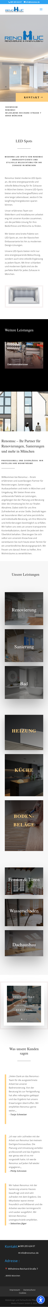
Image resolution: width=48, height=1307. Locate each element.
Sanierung (24, 646)
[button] (41, 1300)
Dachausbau (24, 944)
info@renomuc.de (30, 1252)
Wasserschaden (24, 910)
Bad (24, 683)
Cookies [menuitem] (22, 1293)
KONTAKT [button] (32, 97)
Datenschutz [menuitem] (29, 1290)
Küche (24, 769)
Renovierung (24, 609)
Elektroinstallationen (17, 364)
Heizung (24, 730)
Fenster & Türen (24, 879)
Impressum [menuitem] (15, 1290)
